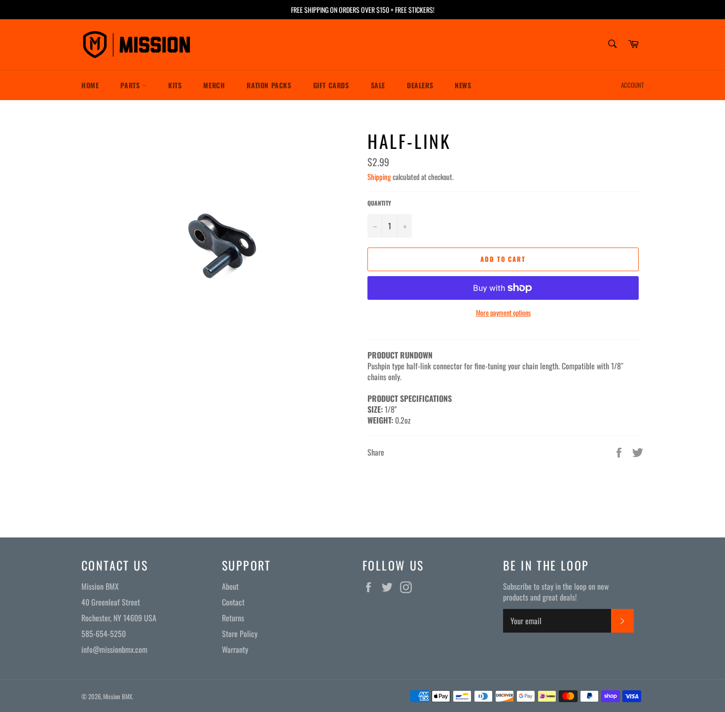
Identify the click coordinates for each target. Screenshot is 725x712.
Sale (378, 85)
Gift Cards (331, 85)
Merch (214, 85)
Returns (233, 618)
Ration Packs (269, 85)
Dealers (420, 85)
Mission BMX (117, 696)
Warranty (235, 649)
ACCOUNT (632, 85)
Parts (131, 85)
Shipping (379, 176)
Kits (174, 85)
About (230, 586)
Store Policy (239, 634)
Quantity (379, 203)
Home (90, 85)
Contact (233, 602)
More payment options (503, 312)
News (463, 85)
